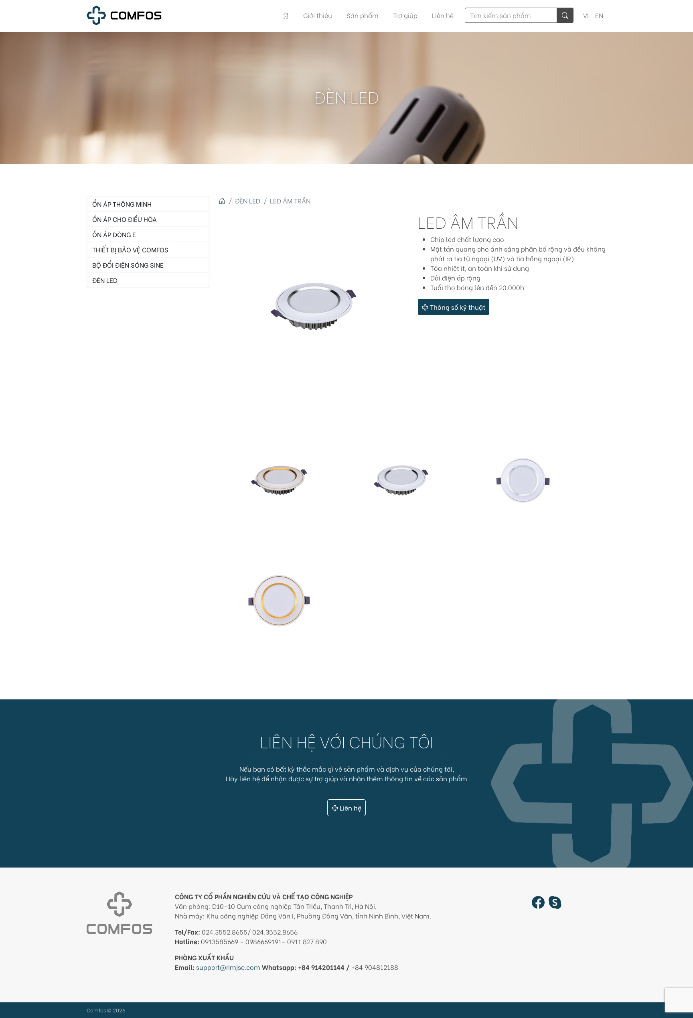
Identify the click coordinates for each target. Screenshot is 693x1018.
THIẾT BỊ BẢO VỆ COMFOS (130, 249)
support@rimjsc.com (228, 966)
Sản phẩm (362, 15)
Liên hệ (443, 15)
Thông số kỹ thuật (457, 306)
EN (599, 15)
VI (586, 15)
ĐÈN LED (105, 279)
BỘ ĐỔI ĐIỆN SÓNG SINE (128, 264)
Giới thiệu (317, 15)
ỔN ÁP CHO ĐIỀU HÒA (124, 219)
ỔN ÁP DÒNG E (114, 234)
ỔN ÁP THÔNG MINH (122, 203)
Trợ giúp (405, 15)
